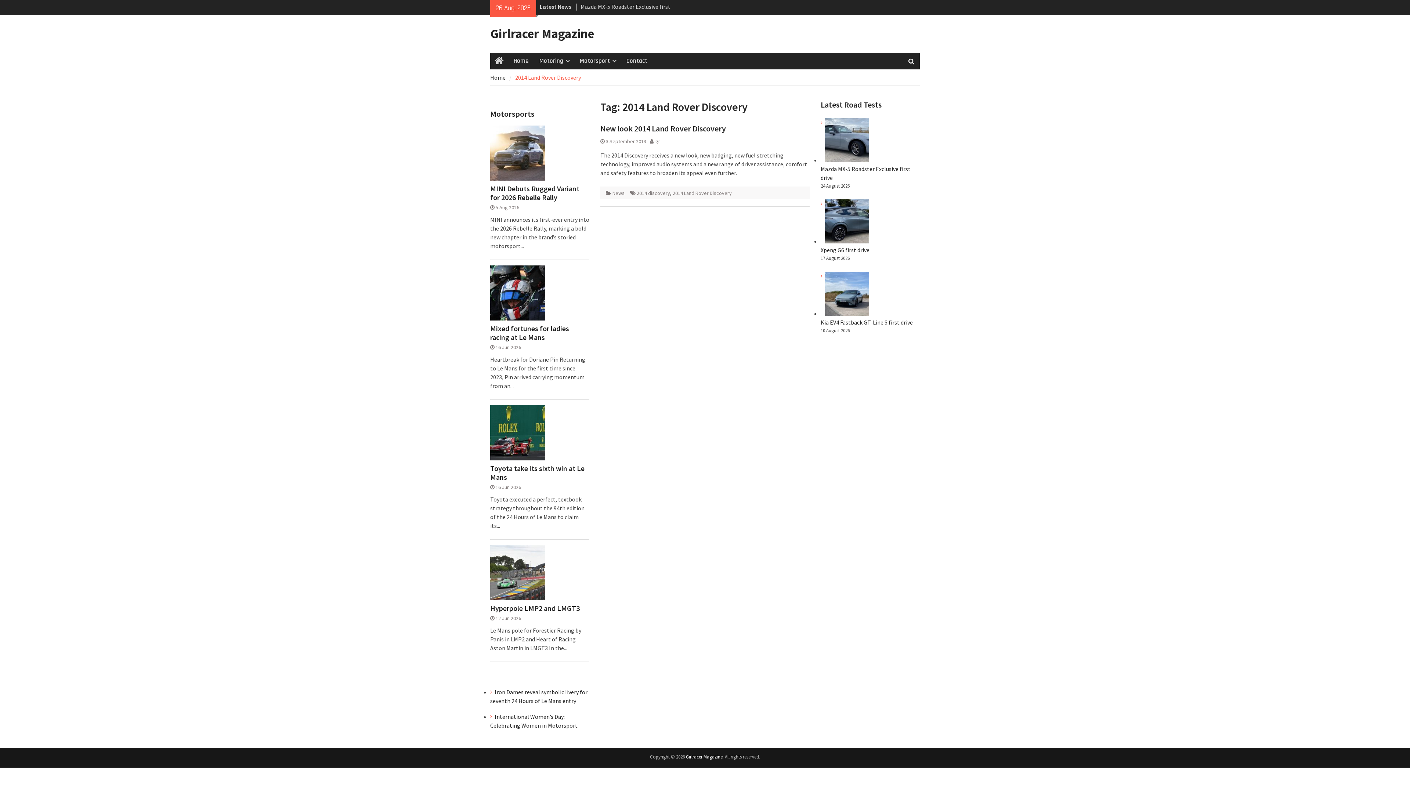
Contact (636, 61)
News (618, 193)
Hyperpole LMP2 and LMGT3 (535, 608)
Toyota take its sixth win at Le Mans (537, 473)
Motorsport (595, 61)
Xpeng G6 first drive (845, 250)
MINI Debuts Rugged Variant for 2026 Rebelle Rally (534, 193)
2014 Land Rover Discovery (702, 193)
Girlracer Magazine (542, 34)
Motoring (551, 61)
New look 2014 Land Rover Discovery (663, 128)
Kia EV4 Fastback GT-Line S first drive (867, 322)
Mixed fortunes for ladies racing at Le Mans (529, 333)
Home (521, 61)
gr (657, 141)
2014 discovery (653, 193)
